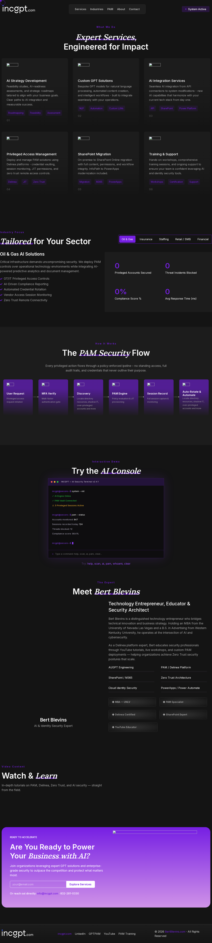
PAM (110, 9)
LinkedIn (80, 933)
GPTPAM (95, 933)
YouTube (109, 933)
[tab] (127, 239)
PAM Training (126, 933)
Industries (96, 9)
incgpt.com (65, 933)
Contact (134, 9)
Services (80, 9)
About (121, 9)
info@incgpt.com (47, 893)
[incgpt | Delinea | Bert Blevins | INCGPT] (18, 8)
